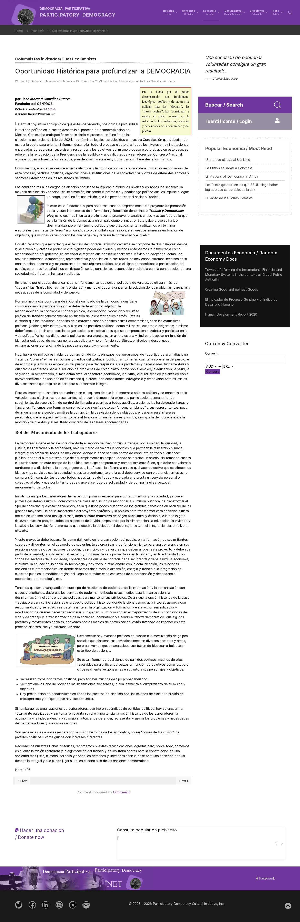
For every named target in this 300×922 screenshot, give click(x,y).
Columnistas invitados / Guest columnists (146, 81)
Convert (212, 371)
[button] (170, 12)
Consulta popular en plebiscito (147, 829)
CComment (121, 792)
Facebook (266, 878)
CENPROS (50, 109)
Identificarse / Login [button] (229, 121)
